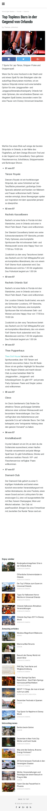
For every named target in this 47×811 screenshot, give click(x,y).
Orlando (26, 11)
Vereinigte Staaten (8, 11)
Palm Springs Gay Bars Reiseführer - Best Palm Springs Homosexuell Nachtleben (30, 680)
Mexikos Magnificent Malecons (29, 633)
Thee (7, 356)
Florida (19, 11)
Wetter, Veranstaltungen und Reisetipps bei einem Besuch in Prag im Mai (29, 774)
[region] (23, 124)
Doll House (15, 356)
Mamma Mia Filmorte (26, 644)
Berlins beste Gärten (25, 727)
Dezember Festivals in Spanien (29, 700)
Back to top (23, 799)
